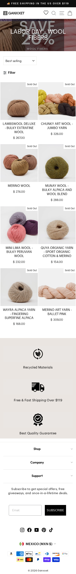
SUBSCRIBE (55, 510)
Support (37, 476)
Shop (37, 449)
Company (37, 462)
